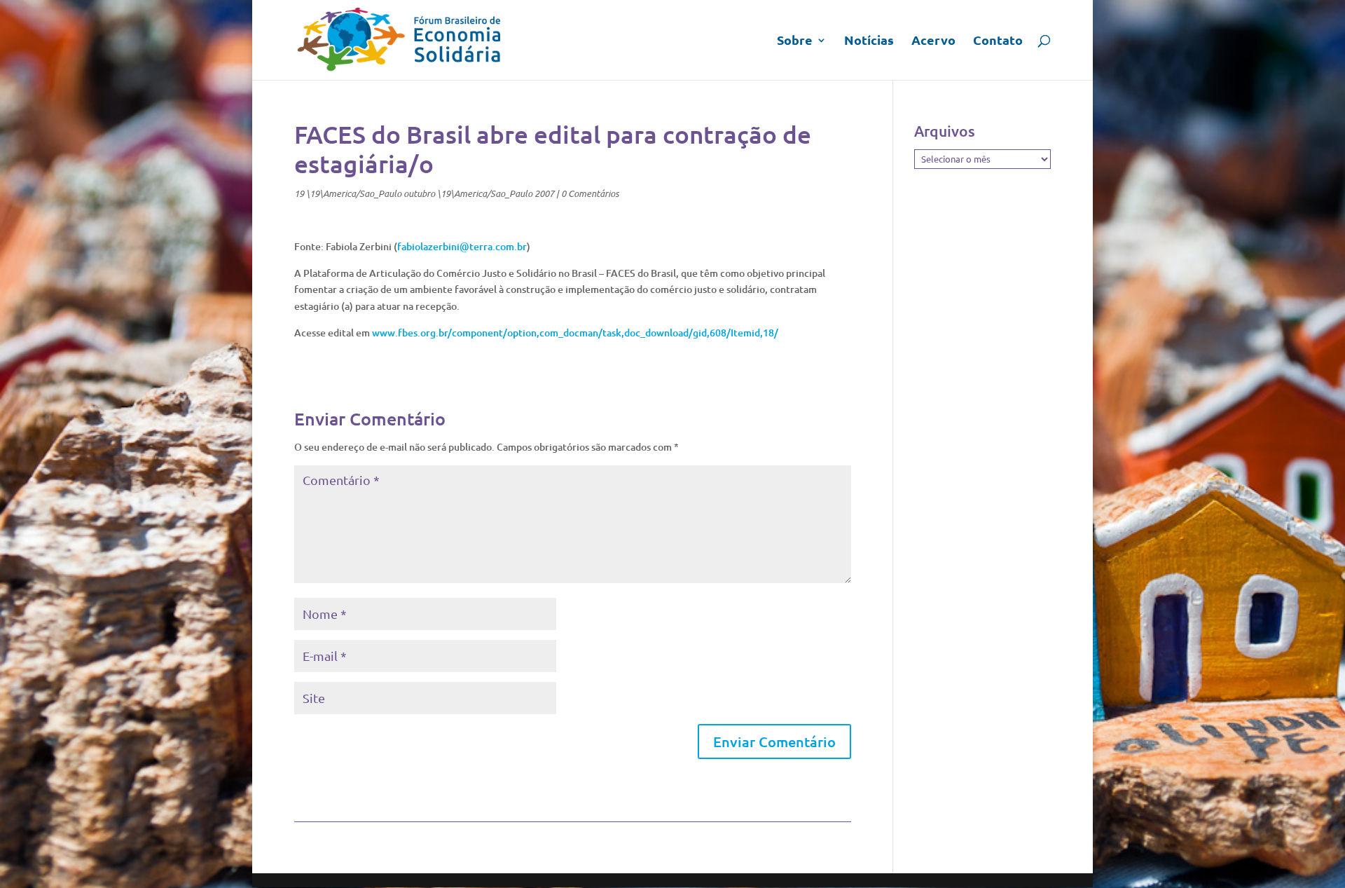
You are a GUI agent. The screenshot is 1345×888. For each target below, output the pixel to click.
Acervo (933, 41)
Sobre (795, 41)
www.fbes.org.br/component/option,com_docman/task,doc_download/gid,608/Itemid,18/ (575, 332)
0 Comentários (590, 193)
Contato (998, 41)
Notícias (869, 41)
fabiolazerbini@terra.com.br (462, 246)
